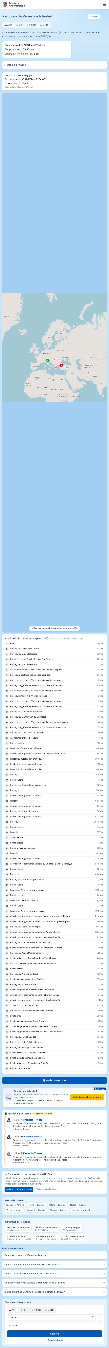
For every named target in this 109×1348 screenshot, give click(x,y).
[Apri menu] (104, 4)
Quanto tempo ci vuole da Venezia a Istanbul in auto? (54, 1264)
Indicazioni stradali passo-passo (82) (45, 638)
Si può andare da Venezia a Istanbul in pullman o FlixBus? (54, 1291)
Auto (13, 1310)
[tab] (8, 25)
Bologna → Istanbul (36, 1210)
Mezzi (49, 1310)
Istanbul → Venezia (15, 1205)
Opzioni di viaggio (17, 64)
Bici (24, 1310)
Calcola (54, 1333)
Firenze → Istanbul (58, 1210)
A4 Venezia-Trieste (31, 1119)
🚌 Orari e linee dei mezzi (19, 1189)
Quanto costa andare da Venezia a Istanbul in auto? (54, 1273)
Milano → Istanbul (57, 1205)
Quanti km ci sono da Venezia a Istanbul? (54, 1255)
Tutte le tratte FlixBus (46, 1189)
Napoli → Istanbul (78, 1205)
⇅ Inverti (94, 16)
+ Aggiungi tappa (54, 1340)
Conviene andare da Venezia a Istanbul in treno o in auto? (54, 1282)
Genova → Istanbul (81, 1210)
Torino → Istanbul (14, 1210)
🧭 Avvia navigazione (54, 1080)
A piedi (36, 1310)
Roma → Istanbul (36, 1205)
